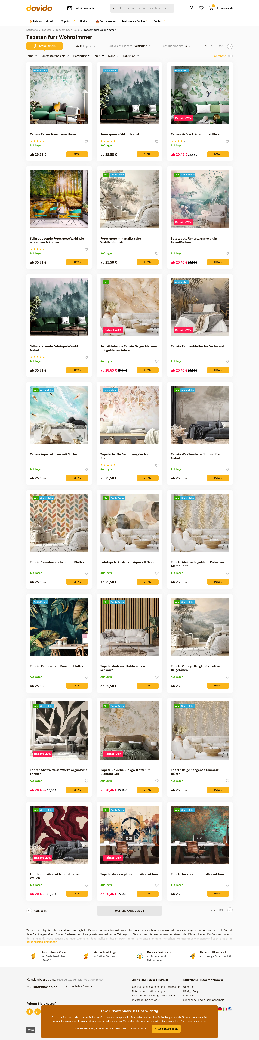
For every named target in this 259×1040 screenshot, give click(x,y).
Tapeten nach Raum (68, 30)
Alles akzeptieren (166, 1028)
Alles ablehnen (138, 1028)
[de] (220, 1009)
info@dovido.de (44, 987)
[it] (225, 1009)
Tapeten (47, 30)
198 (221, 46)
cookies (69, 1020)
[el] (230, 1009)
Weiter (230, 46)
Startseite (32, 30)
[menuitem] (42, 21)
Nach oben (40, 910)
